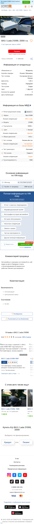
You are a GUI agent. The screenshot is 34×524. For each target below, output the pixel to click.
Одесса (26, 10)
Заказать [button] (26, 2)
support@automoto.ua (17, 492)
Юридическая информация (17, 469)
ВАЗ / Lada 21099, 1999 (10, 409)
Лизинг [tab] (26, 442)
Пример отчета (10, 244)
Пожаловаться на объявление (18, 319)
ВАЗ (14, 10)
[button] (32, 6)
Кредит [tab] (8, 442)
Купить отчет (27, 244)
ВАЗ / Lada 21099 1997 (10, 358)
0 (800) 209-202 (17, 487)
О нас (17, 458)
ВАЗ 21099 (19, 10)
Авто (10, 10)
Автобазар (4, 10)
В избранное (17, 314)
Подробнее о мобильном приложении (17, 502)
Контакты (17, 462)
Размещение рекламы (17, 465)
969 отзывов (26, 337)
